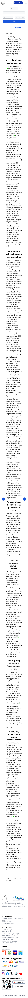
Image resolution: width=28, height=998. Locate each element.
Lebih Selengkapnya (18, 908)
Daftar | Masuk (18, 2)
